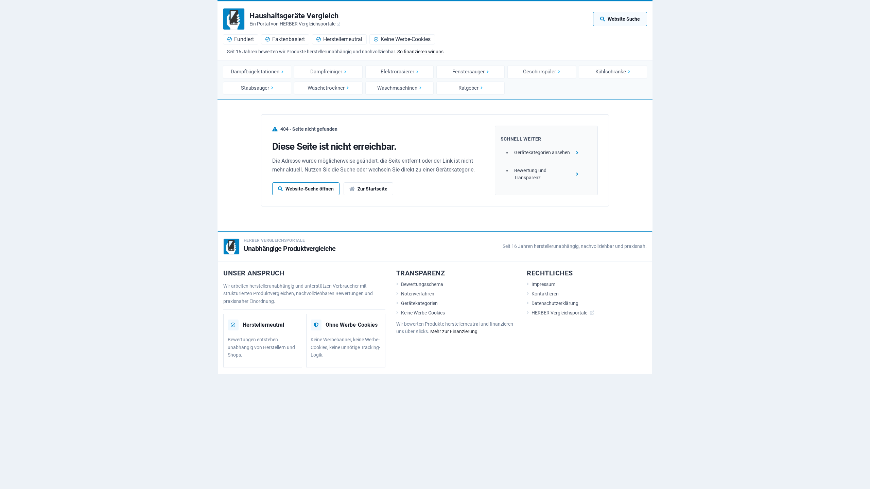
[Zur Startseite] (234, 19)
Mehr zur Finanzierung (453, 331)
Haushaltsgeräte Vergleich (293, 16)
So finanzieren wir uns (420, 51)
